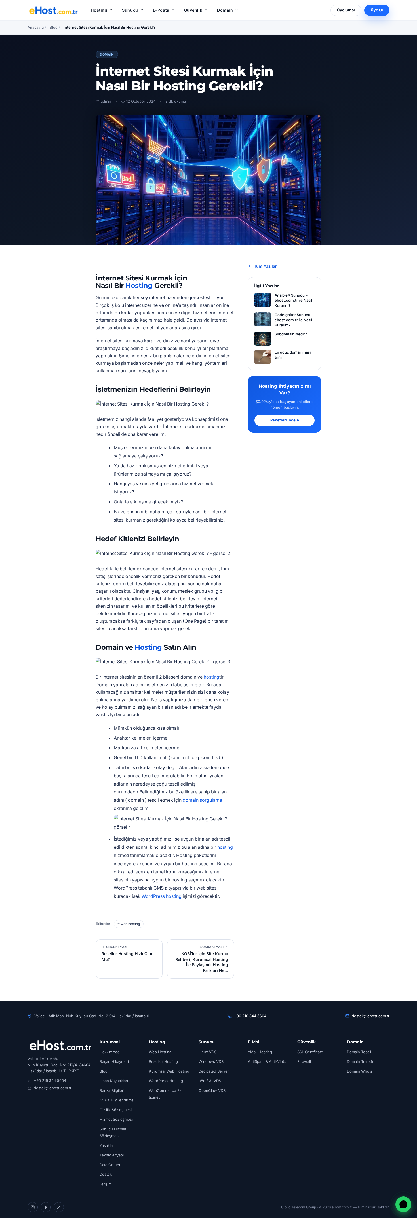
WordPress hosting (162, 896)
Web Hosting (160, 1052)
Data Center (110, 1164)
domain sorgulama (202, 800)
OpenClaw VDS (212, 1090)
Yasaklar (107, 1145)
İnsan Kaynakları (114, 1080)
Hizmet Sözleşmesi (116, 1119)
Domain (225, 10)
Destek (106, 1174)
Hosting (99, 10)
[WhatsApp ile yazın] (403, 1204)
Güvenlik (193, 10)
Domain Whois (359, 1071)
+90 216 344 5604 (250, 1016)
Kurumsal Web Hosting (169, 1071)
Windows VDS (211, 1061)
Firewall (304, 1061)
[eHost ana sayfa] (53, 10)
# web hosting (128, 924)
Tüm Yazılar (265, 266)
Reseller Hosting (163, 1061)
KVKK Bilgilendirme (117, 1100)
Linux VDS (207, 1052)
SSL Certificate (310, 1052)
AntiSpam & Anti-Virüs (267, 1061)
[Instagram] (33, 1207)
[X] (59, 1207)
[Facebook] (46, 1207)
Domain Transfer (361, 1061)
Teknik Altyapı (112, 1155)
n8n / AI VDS (210, 1080)
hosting (211, 677)
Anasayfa (36, 27)
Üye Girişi (346, 10)
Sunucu (130, 10)
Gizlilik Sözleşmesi (116, 1109)
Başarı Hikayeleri (114, 1061)
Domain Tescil (359, 1052)
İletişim (105, 1184)
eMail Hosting (260, 1052)
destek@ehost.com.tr (370, 1016)
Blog (54, 27)
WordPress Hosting (166, 1080)
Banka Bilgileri (112, 1090)
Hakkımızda (109, 1052)
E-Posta (161, 10)
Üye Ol (377, 10)
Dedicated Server (214, 1071)
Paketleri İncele (284, 420)
